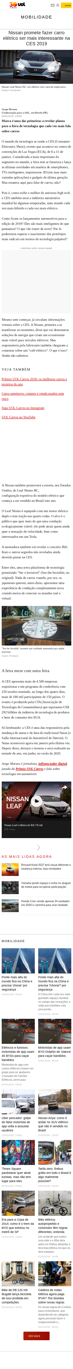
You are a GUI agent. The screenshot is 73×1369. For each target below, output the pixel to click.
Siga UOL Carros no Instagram (23, 408)
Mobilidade (36, 17)
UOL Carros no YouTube (18, 417)
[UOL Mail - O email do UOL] (53, 5)
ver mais (34, 1336)
